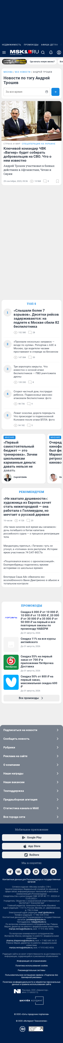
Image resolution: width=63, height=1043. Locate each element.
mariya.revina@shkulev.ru (20, 929)
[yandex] (53, 871)
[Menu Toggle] (4, 52)
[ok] (27, 871)
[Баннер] (14, 61)
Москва (8, 72)
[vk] (18, 871)
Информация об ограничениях (31, 961)
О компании (11, 764)
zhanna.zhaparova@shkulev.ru (20, 940)
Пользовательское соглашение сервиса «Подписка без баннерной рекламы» (31, 976)
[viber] (44, 871)
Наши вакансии (14, 782)
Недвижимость (11, 45)
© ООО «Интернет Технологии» (31, 1021)
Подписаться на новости (20, 730)
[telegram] (9, 871)
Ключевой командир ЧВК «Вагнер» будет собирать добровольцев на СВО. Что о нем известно (27, 154)
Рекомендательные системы (31, 970)
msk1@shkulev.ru (46, 912)
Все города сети (14, 817)
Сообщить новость (16, 738)
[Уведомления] (51, 52)
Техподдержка (13, 790)
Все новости (23, 72)
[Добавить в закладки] (57, 181)
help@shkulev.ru (38, 922)
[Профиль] (59, 52)
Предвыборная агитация (20, 799)
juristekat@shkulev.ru (36, 919)
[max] (36, 871)
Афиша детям (49, 45)
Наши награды (13, 773)
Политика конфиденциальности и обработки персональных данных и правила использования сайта (31, 983)
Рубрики (9, 747)
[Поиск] (43, 52)
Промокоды (31, 45)
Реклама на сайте (15, 756)
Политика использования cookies (31, 966)
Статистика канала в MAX (21, 808)
